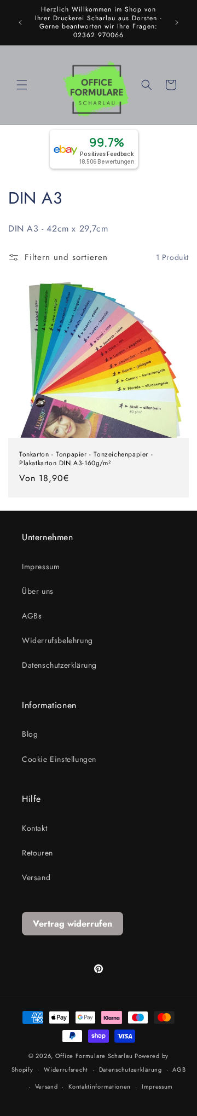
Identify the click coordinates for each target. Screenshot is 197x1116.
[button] (22, 85)
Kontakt (34, 828)
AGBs (32, 615)
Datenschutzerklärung (59, 665)
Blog (30, 733)
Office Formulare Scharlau (94, 1055)
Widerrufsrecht (66, 1069)
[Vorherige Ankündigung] (20, 22)
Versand (36, 877)
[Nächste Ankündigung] (177, 22)
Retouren (37, 852)
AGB (179, 1069)
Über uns (38, 591)
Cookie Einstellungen (59, 759)
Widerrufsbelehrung (57, 640)
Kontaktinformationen (99, 1086)
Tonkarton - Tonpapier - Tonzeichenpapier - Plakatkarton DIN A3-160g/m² (86, 459)
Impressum (41, 566)
